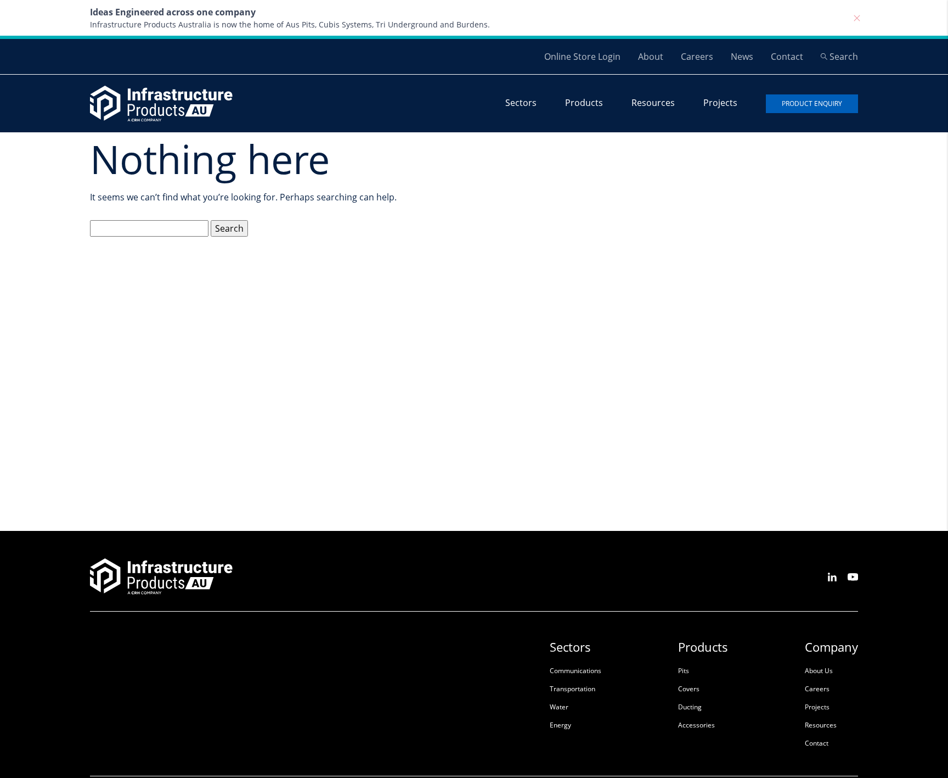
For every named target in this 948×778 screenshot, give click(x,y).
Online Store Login (582, 57)
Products (584, 103)
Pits (683, 670)
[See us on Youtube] (853, 576)
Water (559, 707)
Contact (787, 57)
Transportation (572, 688)
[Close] (857, 18)
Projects (720, 103)
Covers (688, 688)
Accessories (696, 725)
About (650, 57)
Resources (653, 103)
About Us (819, 670)
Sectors (521, 103)
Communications (575, 670)
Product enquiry (812, 103)
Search (844, 57)
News (742, 57)
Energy (560, 725)
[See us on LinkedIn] (832, 576)
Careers (697, 57)
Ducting (690, 707)
